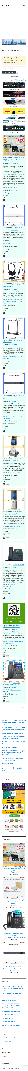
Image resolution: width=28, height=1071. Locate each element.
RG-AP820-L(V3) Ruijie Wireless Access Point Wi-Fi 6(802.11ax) (12, 759)
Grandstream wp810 (17, 458)
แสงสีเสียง (13, 97)
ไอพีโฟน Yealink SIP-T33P (18, 565)
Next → (24, 707)
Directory (11, 80)
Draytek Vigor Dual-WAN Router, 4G (11, 1025)
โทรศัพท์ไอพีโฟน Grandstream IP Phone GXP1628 (14, 934)
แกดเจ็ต (13, 123)
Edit (4, 200)
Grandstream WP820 (17, 511)
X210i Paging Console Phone (9, 747)
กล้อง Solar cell (13, 187)
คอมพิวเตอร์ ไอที (12, 89)
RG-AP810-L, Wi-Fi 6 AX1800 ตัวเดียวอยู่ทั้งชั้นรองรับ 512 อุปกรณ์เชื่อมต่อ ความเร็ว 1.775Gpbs (14, 752)
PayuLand (6, 5)
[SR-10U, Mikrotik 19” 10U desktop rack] (14, 328)
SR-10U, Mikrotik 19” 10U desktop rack (12, 733)
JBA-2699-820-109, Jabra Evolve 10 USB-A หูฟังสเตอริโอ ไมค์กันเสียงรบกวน (12, 301)
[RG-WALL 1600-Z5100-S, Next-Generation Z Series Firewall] (14, 383)
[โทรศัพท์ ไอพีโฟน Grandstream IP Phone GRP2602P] (14, 671)
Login (3, 1059)
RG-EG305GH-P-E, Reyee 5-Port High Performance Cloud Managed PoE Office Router (13, 769)
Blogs (3, 1049)
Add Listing (14, 77)
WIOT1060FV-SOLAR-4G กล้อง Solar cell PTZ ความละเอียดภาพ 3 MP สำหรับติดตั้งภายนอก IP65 (13, 159)
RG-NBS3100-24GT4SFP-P (9, 1000)
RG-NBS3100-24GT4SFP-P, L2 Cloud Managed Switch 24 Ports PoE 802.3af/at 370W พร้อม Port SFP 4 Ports (13, 1005)
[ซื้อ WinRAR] (13, 786)
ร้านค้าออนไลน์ (13, 106)
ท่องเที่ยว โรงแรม (13, 132)
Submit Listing (6, 1052)
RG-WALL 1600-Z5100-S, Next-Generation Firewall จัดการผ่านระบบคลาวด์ (13, 397)
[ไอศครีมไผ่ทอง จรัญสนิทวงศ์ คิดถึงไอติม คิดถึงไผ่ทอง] (14, 613)
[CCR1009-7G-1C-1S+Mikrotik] (14, 215)
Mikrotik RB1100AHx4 (8, 1018)
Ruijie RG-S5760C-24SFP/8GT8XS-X (11, 993)
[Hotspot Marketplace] (13, 806)
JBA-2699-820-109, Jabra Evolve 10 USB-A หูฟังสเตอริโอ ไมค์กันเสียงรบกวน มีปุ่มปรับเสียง (13, 285)
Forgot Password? (6, 1063)
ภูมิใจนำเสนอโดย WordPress (13, 1068)
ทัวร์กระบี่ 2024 (7, 1042)
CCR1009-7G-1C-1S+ (17, 227)
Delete (7, 200)
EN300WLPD (5, 997)
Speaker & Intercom (7, 763)
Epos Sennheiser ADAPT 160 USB (11, 1011)
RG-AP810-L (14, 905)
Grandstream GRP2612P (8, 1021)
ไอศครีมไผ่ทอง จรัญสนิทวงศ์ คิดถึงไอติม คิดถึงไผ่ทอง (14, 743)
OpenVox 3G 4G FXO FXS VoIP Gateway (12, 1014)
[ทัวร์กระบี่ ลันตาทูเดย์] (14, 794)
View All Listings (20, 80)
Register (4, 1056)
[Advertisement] (14, 24)
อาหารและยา (13, 115)
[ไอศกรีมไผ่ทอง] (14, 823)
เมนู (24, 5)
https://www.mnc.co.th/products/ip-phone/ (14, 937)
